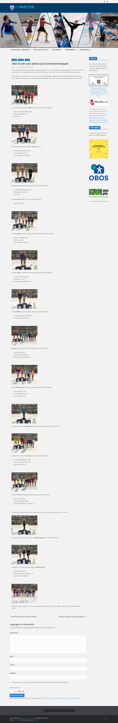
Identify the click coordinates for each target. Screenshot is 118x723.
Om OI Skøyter (84, 50)
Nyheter (14, 59)
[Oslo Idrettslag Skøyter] (59, 14)
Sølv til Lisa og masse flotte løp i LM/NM (24, 616)
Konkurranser (70, 50)
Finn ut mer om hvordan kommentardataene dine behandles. (61, 698)
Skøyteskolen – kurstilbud (20, 50)
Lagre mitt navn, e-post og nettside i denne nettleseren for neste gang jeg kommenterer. (40, 682)
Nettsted (12, 673)
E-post (12, 665)
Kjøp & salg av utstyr (41, 50)
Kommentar (14, 633)
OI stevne (21, 59)
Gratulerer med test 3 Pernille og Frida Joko (71, 617)
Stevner (27, 59)
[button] (30, 50)
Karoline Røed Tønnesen (28, 67)
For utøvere (56, 50)
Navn (12, 656)
